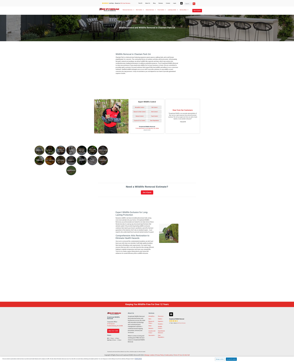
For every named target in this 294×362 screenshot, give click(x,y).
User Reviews (125, 3)
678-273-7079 (147, 130)
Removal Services (127, 10)
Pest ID (140, 3)
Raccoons (160, 316)
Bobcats (151, 328)
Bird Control (139, 10)
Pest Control (160, 10)
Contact (168, 3)
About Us (147, 3)
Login (174, 3)
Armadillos (151, 316)
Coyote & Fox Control (139, 120)
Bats (150, 319)
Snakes (160, 319)
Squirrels (160, 321)
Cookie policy (169, 355)
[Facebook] (181, 3)
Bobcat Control (140, 116)
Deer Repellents (154, 120)
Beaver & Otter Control (140, 111)
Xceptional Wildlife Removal (147, 126)
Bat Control (154, 107)
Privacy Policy (159, 355)
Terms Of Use (178, 355)
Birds (150, 326)
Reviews (161, 3)
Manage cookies (150, 355)
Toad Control (154, 116)
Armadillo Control (139, 107)
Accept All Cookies (231, 359)
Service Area (183, 10)
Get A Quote (197, 10)
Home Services (150, 10)
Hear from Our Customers (183, 110)
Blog (154, 3)
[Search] (194, 3)
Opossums (151, 335)
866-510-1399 (113, 331)
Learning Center (172, 10)
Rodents (160, 324)
